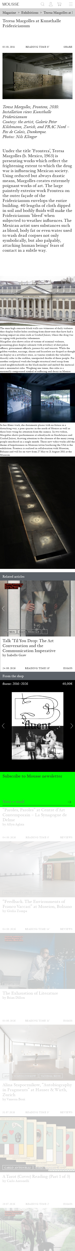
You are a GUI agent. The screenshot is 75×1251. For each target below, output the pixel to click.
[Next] (72, 608)
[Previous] (3, 608)
